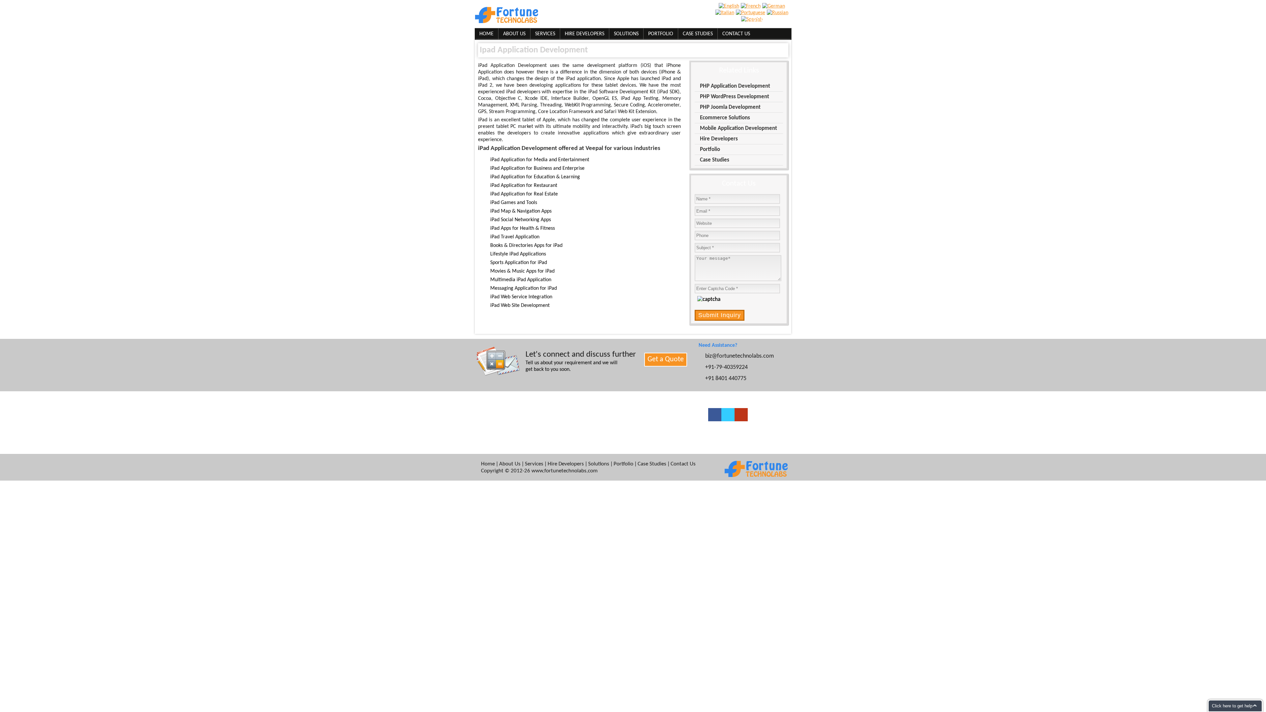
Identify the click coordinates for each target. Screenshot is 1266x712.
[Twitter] (728, 414)
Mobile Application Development (738, 128)
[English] (730, 6)
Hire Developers (584, 34)
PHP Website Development (591, 430)
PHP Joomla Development (730, 107)
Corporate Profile (503, 421)
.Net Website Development (663, 430)
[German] (774, 6)
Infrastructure (500, 430)
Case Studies (698, 34)
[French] (751, 6)
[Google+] (741, 414)
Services (545, 34)
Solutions (626, 34)
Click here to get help (1232, 705)
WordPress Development (589, 413)
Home (486, 34)
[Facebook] (714, 414)
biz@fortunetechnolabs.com (652, 20)
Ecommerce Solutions (725, 118)
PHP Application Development (735, 86)
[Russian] (778, 13)
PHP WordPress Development (734, 97)
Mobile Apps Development (591, 438)
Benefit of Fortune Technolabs (517, 438)
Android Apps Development (664, 421)
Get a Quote (666, 359)
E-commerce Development (592, 421)
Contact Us (736, 34)
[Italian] (725, 13)
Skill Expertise (500, 413)
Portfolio (660, 34)
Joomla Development (657, 413)
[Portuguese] (751, 13)
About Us (514, 34)
